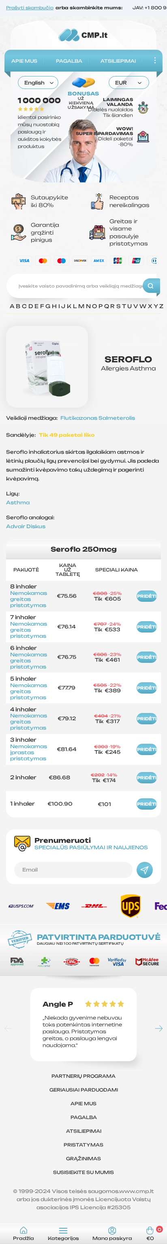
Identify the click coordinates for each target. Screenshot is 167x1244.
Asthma (143, 368)
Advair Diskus (25, 526)
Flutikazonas (79, 418)
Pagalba (69, 61)
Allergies (114, 368)
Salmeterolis (116, 418)
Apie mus (24, 61)
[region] (86, 308)
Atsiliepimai (118, 61)
